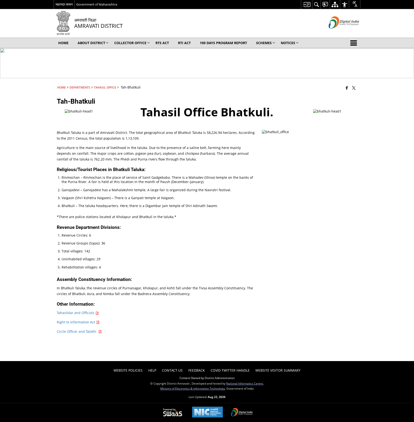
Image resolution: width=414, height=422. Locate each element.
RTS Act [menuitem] (162, 43)
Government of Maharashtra (96, 4)
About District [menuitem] (91, 43)
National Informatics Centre (244, 383)
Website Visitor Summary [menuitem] (277, 370)
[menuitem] (306, 4)
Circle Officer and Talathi (77, 331)
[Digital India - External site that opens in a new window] (338, 32)
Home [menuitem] (63, 43)
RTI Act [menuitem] (184, 43)
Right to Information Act (76, 322)
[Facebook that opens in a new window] (347, 88)
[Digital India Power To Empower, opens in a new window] (242, 412)
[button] (354, 43)
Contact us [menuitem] (172, 370)
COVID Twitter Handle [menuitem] (230, 370)
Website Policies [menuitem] (128, 370)
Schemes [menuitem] (264, 43)
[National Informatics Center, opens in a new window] (207, 412)
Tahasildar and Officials (76, 312)
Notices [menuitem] (288, 43)
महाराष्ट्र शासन (64, 4)
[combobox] (354, 4)
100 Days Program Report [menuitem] (223, 43)
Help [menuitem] (152, 370)
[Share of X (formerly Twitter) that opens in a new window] (354, 88)
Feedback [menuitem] (196, 370)
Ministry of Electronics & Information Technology (192, 388)
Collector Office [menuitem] (130, 43)
